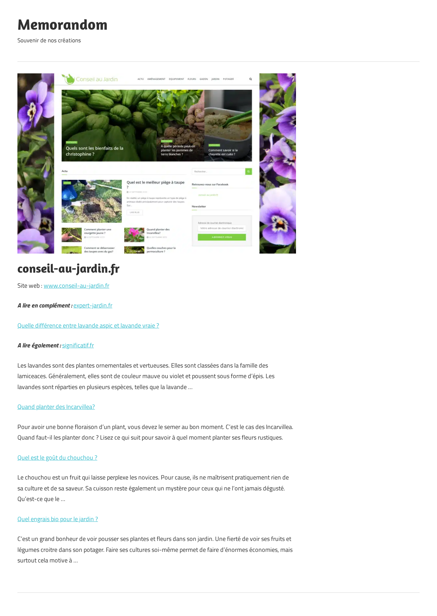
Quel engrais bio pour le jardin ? (57, 519)
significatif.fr (78, 345)
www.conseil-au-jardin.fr (76, 285)
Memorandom (62, 24)
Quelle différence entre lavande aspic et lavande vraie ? (88, 325)
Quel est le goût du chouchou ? (57, 457)
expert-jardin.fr (92, 305)
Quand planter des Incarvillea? (56, 406)
